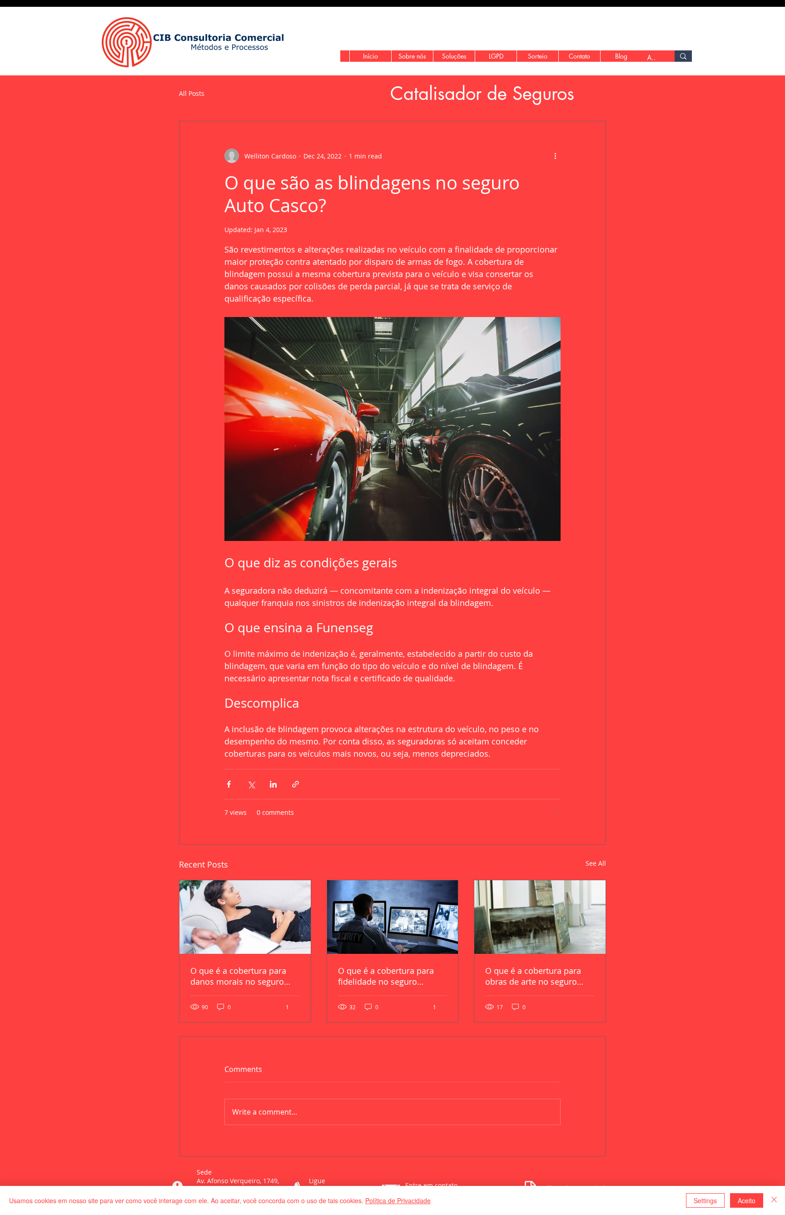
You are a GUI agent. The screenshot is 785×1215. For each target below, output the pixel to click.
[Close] (774, 1200)
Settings (705, 1200)
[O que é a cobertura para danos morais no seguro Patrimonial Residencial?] (245, 917)
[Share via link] (295, 784)
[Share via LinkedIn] (273, 784)
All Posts (191, 94)
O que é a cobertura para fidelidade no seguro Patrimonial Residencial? (386, 976)
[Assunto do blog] (683, 56)
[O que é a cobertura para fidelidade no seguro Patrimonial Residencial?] (392, 917)
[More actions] (555, 155)
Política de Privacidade (398, 1200)
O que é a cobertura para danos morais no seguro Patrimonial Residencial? (238, 976)
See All (596, 863)
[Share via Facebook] (228, 784)
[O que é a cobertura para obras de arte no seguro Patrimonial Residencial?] (540, 917)
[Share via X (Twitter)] (251, 784)
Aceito (746, 1200)
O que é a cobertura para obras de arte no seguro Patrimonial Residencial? (533, 976)
